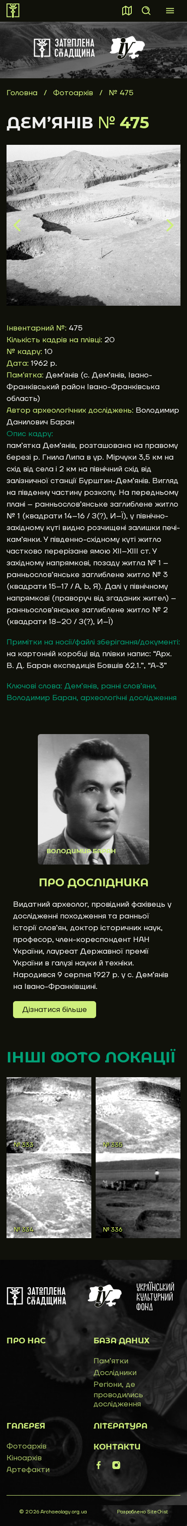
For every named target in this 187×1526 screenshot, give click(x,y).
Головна (22, 93)
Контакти (117, 1447)
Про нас (26, 1341)
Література (120, 1426)
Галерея (26, 1426)
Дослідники (115, 1373)
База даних (122, 1341)
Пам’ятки (111, 1361)
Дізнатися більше (54, 1010)
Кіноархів (24, 1458)
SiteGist (157, 1512)
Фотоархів (74, 93)
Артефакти (28, 1470)
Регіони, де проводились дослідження (118, 1394)
